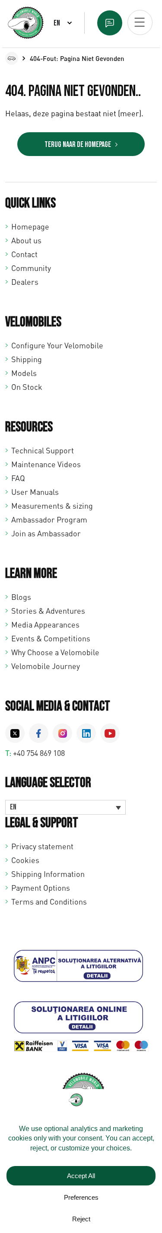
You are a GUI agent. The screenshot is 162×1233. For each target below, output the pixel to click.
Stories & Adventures (48, 610)
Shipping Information (48, 874)
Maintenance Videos (46, 464)
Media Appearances (45, 624)
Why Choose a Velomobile (55, 652)
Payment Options (40, 887)
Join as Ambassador (46, 533)
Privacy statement (42, 846)
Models (24, 373)
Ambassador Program (49, 519)
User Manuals (35, 492)
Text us (109, 22)
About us (26, 240)
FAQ (18, 478)
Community (31, 268)
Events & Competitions (50, 638)
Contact (24, 254)
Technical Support (42, 450)
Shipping (26, 359)
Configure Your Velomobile (57, 345)
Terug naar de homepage (77, 144)
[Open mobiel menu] (139, 22)
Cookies (25, 860)
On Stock (26, 387)
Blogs (21, 597)
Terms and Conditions (49, 901)
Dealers (24, 282)
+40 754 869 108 (39, 753)
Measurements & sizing (52, 505)
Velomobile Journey (45, 666)
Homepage (30, 226)
